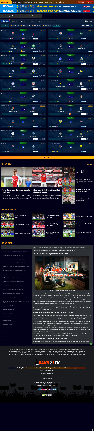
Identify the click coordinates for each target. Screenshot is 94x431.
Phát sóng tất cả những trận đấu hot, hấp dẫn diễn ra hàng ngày (16, 266)
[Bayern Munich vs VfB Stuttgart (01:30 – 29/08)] (38, 224)
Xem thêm (47, 157)
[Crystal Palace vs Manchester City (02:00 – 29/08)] (38, 216)
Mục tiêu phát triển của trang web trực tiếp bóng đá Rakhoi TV (16, 251)
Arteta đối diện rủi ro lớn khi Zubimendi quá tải (82, 171)
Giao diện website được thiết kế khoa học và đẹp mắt (14, 259)
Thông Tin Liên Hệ (6, 340)
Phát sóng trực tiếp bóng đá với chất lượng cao (13, 274)
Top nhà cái (81, 2)
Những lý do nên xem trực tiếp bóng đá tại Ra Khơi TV (14, 293)
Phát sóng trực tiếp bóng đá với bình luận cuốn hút (13, 281)
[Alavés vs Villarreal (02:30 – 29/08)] (69, 216)
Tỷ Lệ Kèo (46, 2)
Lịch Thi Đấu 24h (26, 2)
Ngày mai (48, 25)
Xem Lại (14, 2)
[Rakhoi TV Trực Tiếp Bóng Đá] (6, 2)
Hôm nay (37, 25)
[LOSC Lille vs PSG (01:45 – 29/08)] (7, 224)
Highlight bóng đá (9, 210)
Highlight (19, 2)
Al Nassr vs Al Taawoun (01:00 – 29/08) (21, 216)
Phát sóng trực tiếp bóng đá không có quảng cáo (13, 285)
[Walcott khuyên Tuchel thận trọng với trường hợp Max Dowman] (16, 177)
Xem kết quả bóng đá (7, 316)
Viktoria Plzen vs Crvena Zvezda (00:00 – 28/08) (52, 233)
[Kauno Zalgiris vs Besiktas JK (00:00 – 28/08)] (69, 233)
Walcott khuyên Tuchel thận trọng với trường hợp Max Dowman (16, 191)
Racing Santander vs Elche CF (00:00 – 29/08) (84, 224)
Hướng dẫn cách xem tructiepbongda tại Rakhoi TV (13, 289)
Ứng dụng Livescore (7, 331)
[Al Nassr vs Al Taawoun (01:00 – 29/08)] (7, 216)
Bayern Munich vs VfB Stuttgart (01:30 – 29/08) (52, 224)
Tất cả (56, 25)
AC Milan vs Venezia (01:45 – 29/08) (22, 233)
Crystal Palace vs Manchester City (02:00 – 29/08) (53, 216)
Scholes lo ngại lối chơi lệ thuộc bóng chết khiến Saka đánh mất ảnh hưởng (46, 191)
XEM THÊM (89, 164)
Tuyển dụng (61, 2)
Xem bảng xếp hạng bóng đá (8, 309)
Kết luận (4, 336)
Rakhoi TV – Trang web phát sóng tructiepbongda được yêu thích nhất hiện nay (16, 302)
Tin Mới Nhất (6, 164)
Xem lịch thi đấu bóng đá (8, 313)
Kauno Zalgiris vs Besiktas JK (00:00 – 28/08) (84, 233)
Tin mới (55, 2)
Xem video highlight (7, 320)
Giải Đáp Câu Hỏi (64, 368)
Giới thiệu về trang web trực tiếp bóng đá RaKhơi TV (15, 247)
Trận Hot (16, 25)
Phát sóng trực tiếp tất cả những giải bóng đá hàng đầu (14, 262)
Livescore (41, 2)
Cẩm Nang (51, 2)
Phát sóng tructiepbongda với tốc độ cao (11, 277)
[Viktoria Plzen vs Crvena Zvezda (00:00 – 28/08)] (38, 233)
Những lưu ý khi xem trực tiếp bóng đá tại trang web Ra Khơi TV (16, 297)
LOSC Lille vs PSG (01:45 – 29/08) (22, 225)
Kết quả (35, 2)
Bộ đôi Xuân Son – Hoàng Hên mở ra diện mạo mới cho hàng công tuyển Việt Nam (84, 181)
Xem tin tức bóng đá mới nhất (9, 305)
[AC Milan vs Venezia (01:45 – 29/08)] (7, 233)
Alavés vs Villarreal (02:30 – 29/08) (84, 216)
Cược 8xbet (89, 2)
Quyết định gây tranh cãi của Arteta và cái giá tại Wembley (84, 199)
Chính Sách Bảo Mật (31, 368)
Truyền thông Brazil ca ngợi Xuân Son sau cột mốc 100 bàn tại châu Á (83, 190)
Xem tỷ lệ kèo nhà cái (7, 324)
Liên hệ (55, 368)
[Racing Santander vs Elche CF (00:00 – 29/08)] (69, 224)
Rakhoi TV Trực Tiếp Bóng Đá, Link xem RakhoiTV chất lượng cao (20, 16)
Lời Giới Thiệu (7, 243)
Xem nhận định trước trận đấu (9, 328)
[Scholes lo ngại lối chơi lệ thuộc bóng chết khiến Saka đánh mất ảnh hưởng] (47, 177)
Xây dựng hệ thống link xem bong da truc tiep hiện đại (14, 270)
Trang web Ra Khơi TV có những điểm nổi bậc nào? (13, 255)
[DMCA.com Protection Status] (47, 395)
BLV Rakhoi (26, 25)
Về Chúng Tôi (20, 368)
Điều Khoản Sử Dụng (45, 368)
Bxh (32, 2)
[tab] (5, 21)
